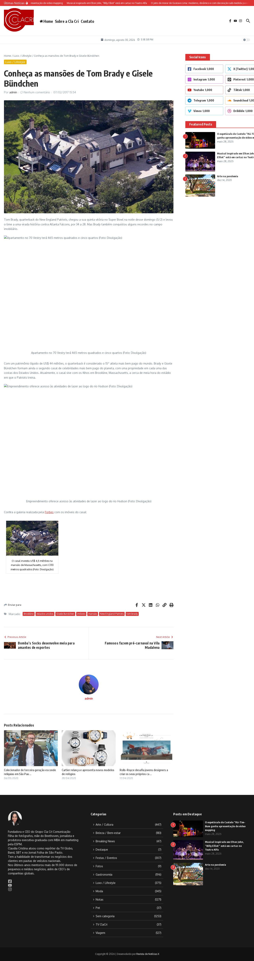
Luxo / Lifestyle (22, 55)
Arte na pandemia (227, 176)
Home (7, 55)
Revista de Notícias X (147, 953)
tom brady (132, 613)
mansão (92, 613)
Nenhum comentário (37, 92)
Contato (87, 21)
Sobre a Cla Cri (67, 21)
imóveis (81, 613)
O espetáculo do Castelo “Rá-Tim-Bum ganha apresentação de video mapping (225, 826)
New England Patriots (112, 613)
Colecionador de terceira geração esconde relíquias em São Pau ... (30, 772)
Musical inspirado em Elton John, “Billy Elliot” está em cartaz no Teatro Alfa (224, 845)
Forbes (49, 512)
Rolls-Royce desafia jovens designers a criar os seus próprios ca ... (144, 772)
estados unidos (45, 613)
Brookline (29, 613)
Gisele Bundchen (65, 613)
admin (13, 92)
